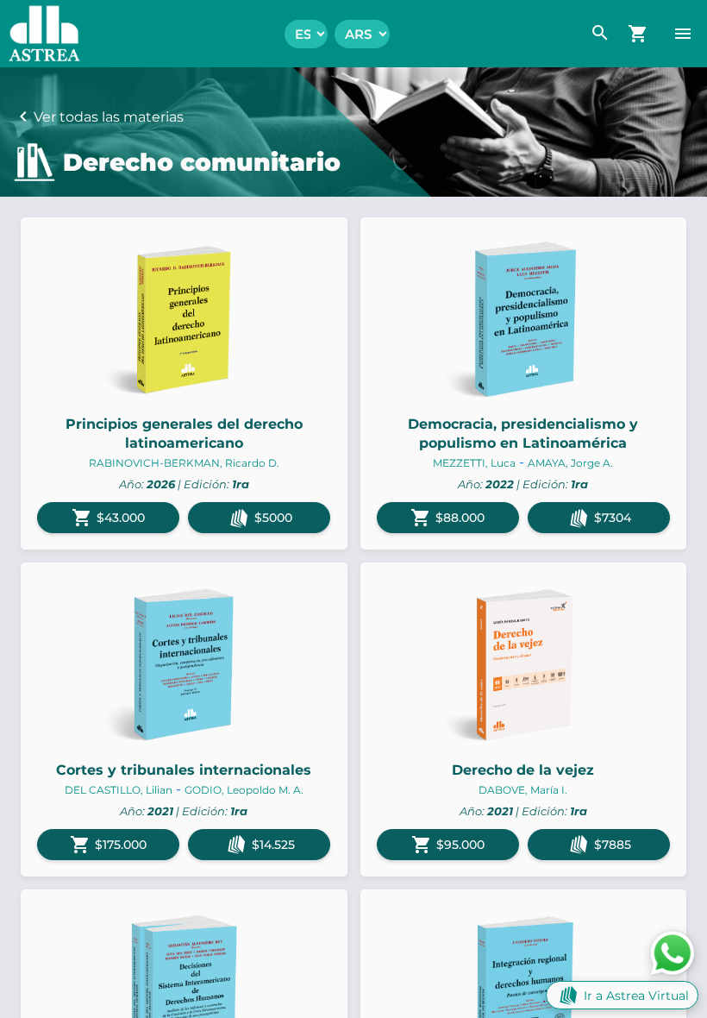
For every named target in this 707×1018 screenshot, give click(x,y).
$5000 (273, 517)
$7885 (612, 844)
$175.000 (108, 844)
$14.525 (273, 844)
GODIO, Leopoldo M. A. (244, 789)
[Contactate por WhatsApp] (672, 952)
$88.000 (447, 517)
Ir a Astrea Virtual (636, 995)
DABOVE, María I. (523, 789)
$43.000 (108, 517)
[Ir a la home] (40, 33)
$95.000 (448, 844)
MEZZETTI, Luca (474, 462)
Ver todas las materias (109, 117)
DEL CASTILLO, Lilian (118, 789)
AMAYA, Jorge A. (570, 462)
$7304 (612, 517)
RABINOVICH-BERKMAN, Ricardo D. (184, 462)
